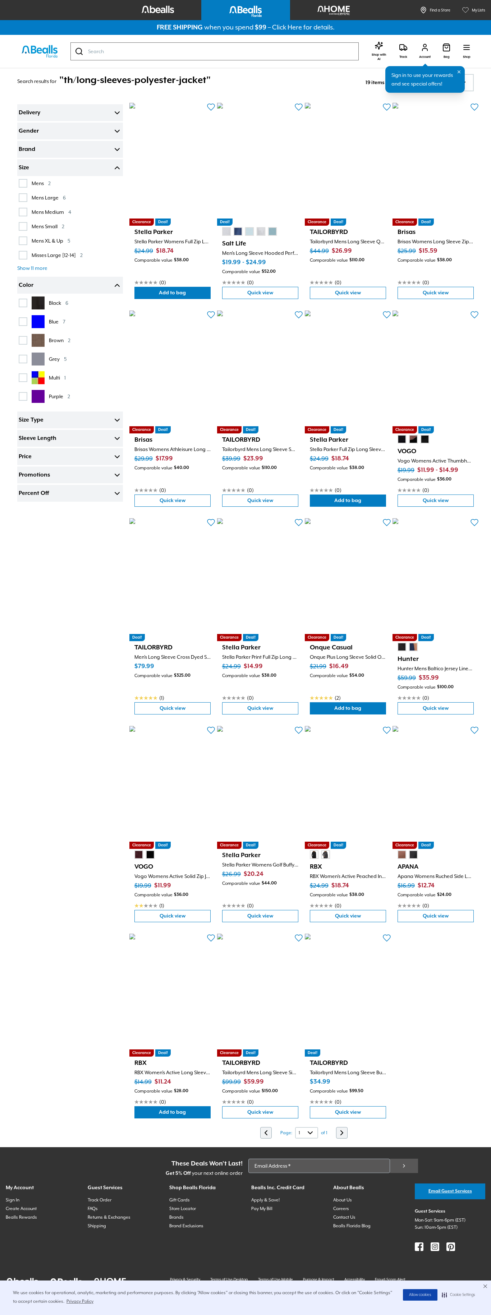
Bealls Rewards (21, 1217)
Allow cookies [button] (420, 1295)
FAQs (93, 1208)
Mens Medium (51, 212)
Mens (41, 183)
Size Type (31, 420)
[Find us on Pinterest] (450, 1246)
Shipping (97, 1225)
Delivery (29, 113)
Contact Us (344, 1217)
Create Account (21, 1208)
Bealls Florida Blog (352, 1225)
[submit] (404, 1166)
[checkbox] (23, 183)
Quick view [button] (272, 294)
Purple (59, 396)
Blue (57, 321)
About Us (342, 1200)
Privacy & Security (185, 1279)
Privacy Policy (79, 1301)
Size (24, 168)
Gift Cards (179, 1200)
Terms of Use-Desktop (229, 1279)
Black (58, 303)
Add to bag (185, 294)
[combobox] (214, 51)
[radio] (226, 231)
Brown (59, 340)
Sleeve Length (37, 438)
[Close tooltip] (459, 72)
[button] (458, 1295)
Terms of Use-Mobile (275, 1279)
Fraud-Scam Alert (390, 1279)
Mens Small (48, 226)
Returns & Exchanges (109, 1217)
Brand (27, 149)
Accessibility (354, 1279)
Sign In (12, 1200)
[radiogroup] (249, 231)
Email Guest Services (450, 1191)
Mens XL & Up (51, 241)
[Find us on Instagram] (435, 1246)
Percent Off (34, 493)
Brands (176, 1217)
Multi (57, 377)
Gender (29, 131)
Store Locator (182, 1208)
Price (25, 457)
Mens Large (49, 197)
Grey (57, 359)
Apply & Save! (265, 1200)
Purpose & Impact (318, 1279)
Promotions (34, 475)
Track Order (99, 1200)
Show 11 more (32, 268)
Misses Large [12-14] (57, 255)
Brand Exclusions (186, 1225)
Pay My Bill (261, 1208)
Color (26, 285)
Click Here (287, 27)
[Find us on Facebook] (419, 1246)
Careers (341, 1208)
